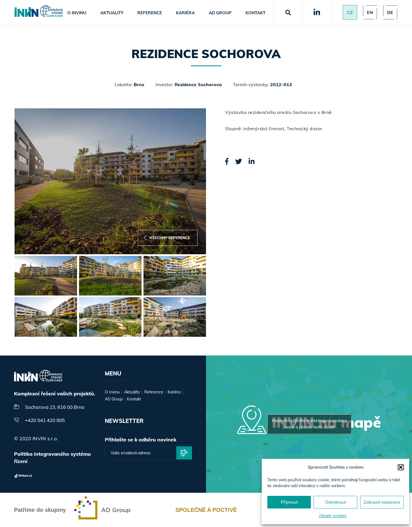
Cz (350, 12)
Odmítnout (335, 502)
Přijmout (289, 502)
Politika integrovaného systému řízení (52, 457)
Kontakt (255, 13)
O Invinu (76, 13)
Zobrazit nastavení (382, 502)
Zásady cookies (332, 515)
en (370, 12)
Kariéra (185, 13)
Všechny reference (169, 237)
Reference (149, 13)
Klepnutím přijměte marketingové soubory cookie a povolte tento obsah (309, 424)
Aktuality (111, 13)
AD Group (220, 13)
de (390, 12)
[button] (401, 467)
